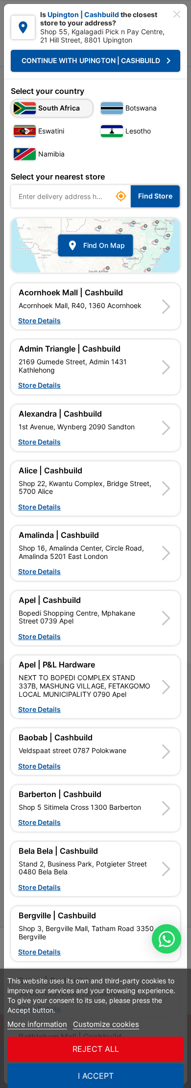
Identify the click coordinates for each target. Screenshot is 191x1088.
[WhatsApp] (166, 939)
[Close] (177, 14)
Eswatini (51, 131)
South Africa (59, 108)
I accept (96, 1076)
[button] (95, 306)
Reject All (95, 1049)
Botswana (141, 108)
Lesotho (138, 131)
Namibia (51, 154)
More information (37, 1024)
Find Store (155, 196)
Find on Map (96, 245)
